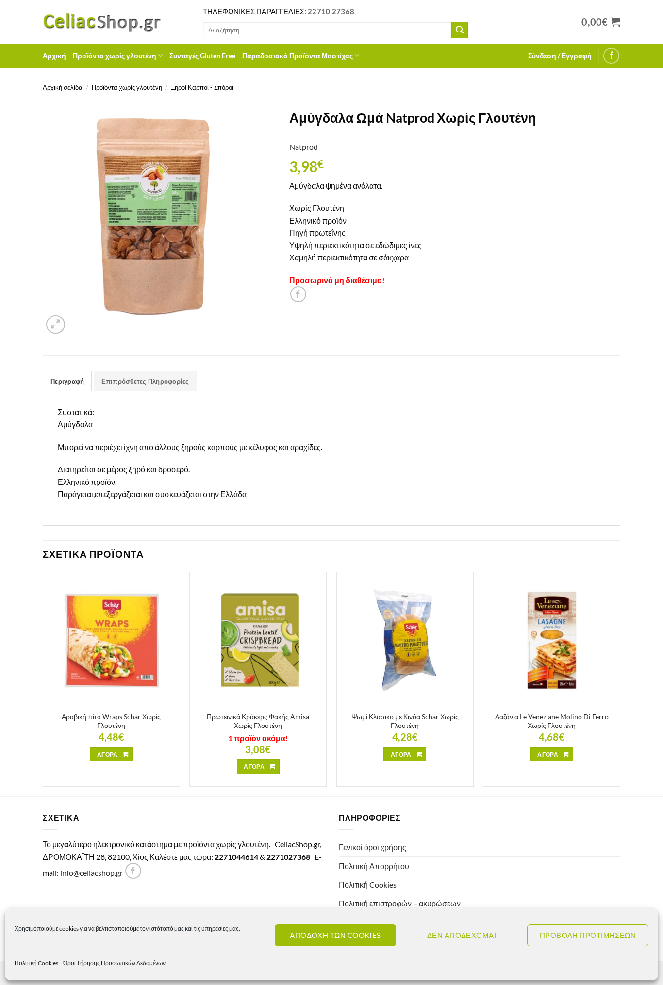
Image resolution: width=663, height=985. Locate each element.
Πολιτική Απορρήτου (374, 866)
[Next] (620, 683)
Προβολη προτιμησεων (588, 935)
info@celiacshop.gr (91, 872)
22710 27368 (331, 11)
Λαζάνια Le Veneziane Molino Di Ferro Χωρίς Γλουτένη (552, 721)
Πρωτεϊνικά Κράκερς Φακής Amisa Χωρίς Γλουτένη (258, 721)
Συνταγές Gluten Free (202, 55)
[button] (560, 56)
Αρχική (54, 55)
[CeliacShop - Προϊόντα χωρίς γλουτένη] (115, 21)
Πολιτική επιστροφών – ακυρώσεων (400, 903)
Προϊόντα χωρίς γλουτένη (114, 55)
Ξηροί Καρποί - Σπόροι (202, 87)
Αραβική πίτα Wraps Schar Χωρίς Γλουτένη (111, 721)
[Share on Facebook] (298, 294)
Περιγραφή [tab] (67, 381)
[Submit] (459, 30)
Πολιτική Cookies (36, 963)
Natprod (303, 146)
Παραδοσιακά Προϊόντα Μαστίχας (297, 55)
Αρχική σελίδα (63, 87)
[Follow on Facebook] (611, 56)
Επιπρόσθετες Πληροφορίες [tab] (145, 381)
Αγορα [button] (107, 754)
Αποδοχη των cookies (335, 935)
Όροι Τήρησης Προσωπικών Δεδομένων (114, 963)
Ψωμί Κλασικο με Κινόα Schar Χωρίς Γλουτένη (405, 721)
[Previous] (43, 683)
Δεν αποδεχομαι (461, 935)
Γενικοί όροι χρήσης (372, 847)
